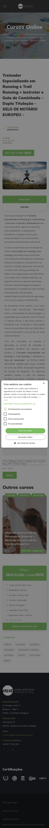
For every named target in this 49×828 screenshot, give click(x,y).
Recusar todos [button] (25, 437)
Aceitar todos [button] (25, 431)
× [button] (44, 383)
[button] (24, 404)
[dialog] (24, 414)
